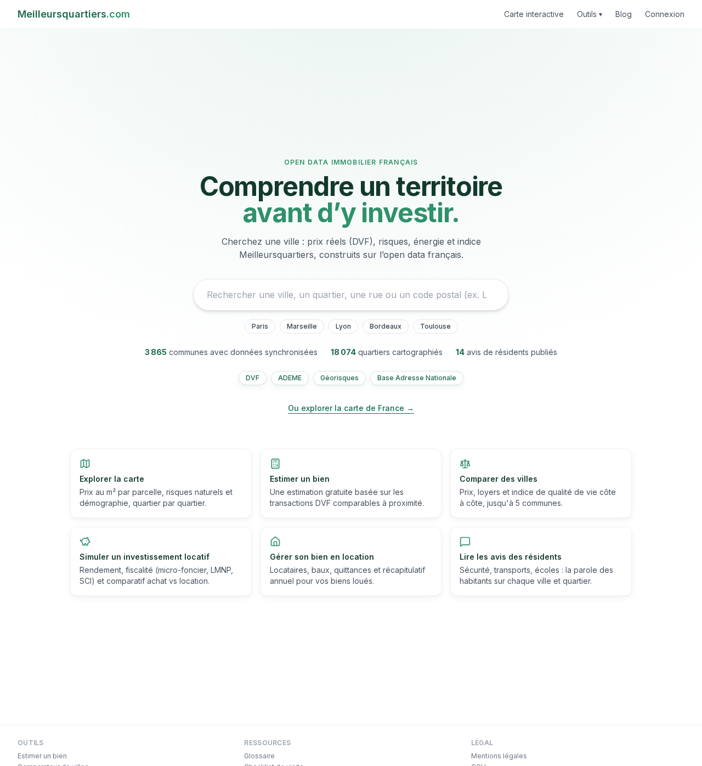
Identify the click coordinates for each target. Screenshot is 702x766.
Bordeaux (385, 326)
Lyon (343, 326)
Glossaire (259, 756)
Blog (623, 14)
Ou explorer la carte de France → (351, 408)
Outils (589, 14)
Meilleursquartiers (74, 14)
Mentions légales (499, 756)
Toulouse (435, 326)
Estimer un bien (42, 756)
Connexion (664, 14)
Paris (260, 326)
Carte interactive (534, 14)
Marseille (302, 326)
